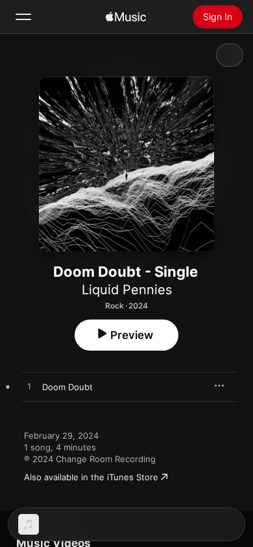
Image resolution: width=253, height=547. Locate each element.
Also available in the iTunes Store (91, 477)
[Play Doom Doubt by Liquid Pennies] (29, 387)
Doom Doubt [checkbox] (67, 387)
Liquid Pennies (127, 289)
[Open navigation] (23, 17)
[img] (126, 17)
